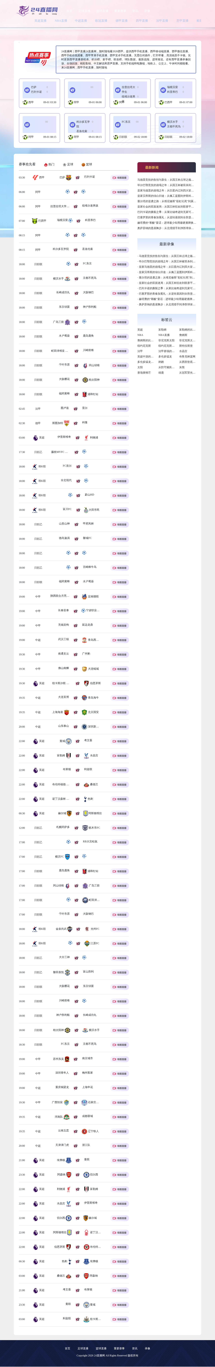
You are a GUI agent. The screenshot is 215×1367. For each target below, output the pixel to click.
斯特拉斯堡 (186, 345)
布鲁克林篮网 (187, 356)
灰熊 (182, 367)
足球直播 (84, 11)
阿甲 (76, 102)
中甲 (41, 596)
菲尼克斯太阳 (166, 340)
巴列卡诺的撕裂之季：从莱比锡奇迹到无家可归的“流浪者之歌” (174, 212)
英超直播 (40, 20)
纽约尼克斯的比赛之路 (171, 345)
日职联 (123, 136)
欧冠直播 (101, 20)
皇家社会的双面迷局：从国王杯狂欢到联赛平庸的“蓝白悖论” (173, 206)
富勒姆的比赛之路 (190, 329)
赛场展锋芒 (144, 372)
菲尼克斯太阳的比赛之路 (194, 340)
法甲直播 (162, 20)
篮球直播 (102, 11)
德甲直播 (122, 20)
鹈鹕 (161, 361)
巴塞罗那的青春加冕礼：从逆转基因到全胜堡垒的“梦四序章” (173, 217)
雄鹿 (161, 372)
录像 (147, 11)
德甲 (41, 423)
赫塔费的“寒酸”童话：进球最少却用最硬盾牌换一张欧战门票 (173, 222)
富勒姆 (162, 329)
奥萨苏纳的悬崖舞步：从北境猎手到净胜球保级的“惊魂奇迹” (173, 228)
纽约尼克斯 (144, 345)
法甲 (41, 408)
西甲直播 (142, 20)
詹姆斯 (183, 335)
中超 (46, 639)
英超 (41, 437)
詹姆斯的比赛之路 (148, 340)
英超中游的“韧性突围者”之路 (154, 356)
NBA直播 (61, 20)
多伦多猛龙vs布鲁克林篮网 (153, 361)
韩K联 (42, 466)
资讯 (135, 11)
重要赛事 (120, 11)
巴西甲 (168, 102)
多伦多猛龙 (165, 356)
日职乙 (42, 452)
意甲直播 (182, 20)
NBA (140, 335)
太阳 (140, 367)
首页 (69, 11)
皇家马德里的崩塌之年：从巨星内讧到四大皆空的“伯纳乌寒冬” (174, 190)
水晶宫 (183, 351)
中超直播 (81, 20)
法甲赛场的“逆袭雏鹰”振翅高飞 (177, 351)
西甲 (31, 102)
